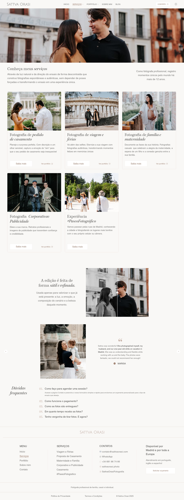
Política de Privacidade (60, 496)
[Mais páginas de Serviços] (82, 4)
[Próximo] (178, 351)
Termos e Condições (93, 496)
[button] (176, 4)
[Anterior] (6, 351)
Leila (122, 359)
